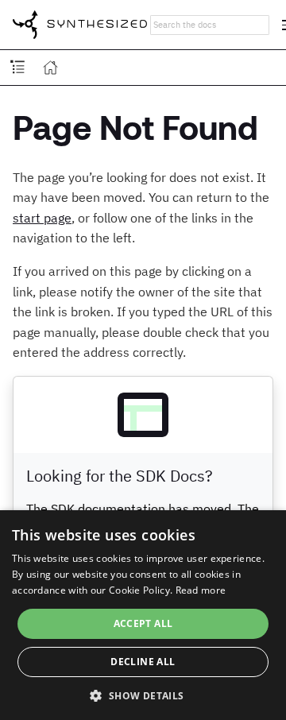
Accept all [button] (143, 623)
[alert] (143, 615)
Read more (201, 590)
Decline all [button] (142, 661)
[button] (143, 694)
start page (42, 218)
